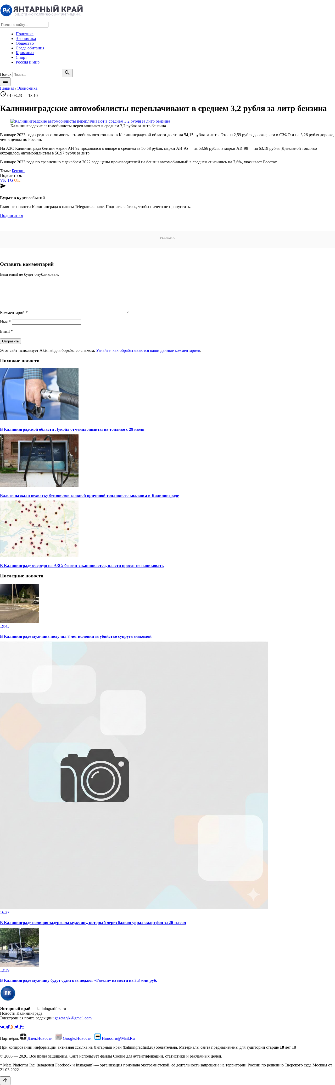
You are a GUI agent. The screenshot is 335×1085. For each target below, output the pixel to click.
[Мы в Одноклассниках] (13, 1027)
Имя (5, 321)
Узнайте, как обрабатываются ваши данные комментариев (148, 350)
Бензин (18, 171)
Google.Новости (77, 1038)
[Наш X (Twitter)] (17, 1027)
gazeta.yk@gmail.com (73, 1018)
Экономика (26, 38)
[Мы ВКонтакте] (2, 1027)
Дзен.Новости (40, 1038)
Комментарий (14, 312)
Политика (25, 34)
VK (3, 180)
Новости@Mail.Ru (118, 1038)
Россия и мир (28, 62)
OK (17, 180)
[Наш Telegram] (8, 1027)
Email (6, 331)
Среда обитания (30, 48)
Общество (25, 43)
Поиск (6, 74)
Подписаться (11, 215)
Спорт (21, 57)
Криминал (25, 52)
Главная (7, 88)
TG (10, 180)
